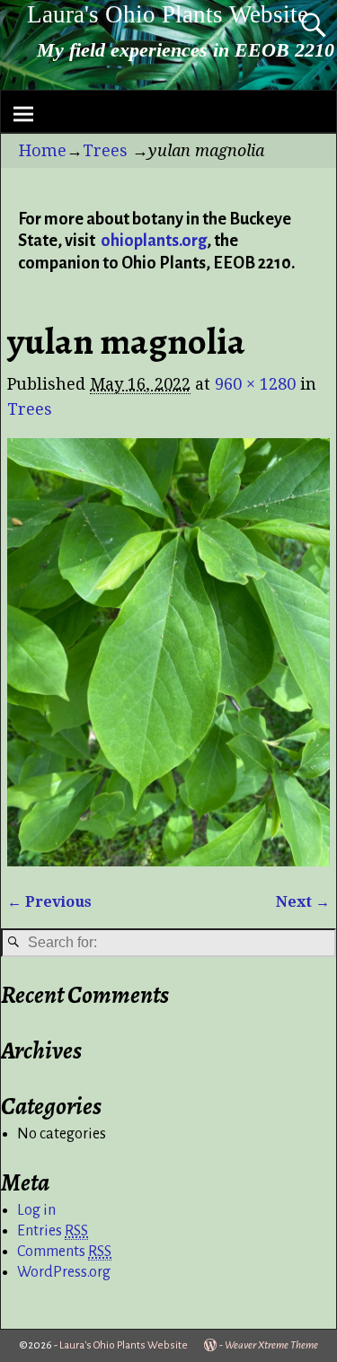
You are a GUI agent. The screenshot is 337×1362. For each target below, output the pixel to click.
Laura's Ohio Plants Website (167, 14)
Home (43, 150)
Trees (105, 150)
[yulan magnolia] (168, 652)
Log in (36, 1210)
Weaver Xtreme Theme (271, 1345)
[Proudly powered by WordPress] (210, 1345)
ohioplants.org (154, 241)
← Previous (49, 901)
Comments (64, 1251)
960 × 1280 (255, 383)
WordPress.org (64, 1272)
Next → (303, 901)
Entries (52, 1231)
